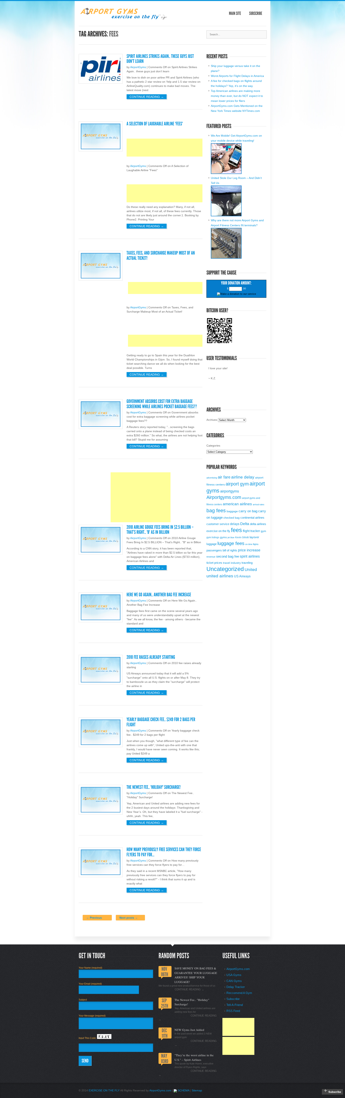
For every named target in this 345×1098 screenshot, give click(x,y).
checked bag (231, 517)
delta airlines (258, 524)
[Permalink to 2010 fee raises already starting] (151, 657)
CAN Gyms (234, 981)
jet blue (231, 537)
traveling (247, 562)
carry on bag (248, 511)
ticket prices (214, 562)
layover (254, 537)
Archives (211, 419)
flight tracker (251, 531)
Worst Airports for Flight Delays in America (237, 75)
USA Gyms (233, 975)
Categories (213, 445)
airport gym (237, 483)
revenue (210, 556)
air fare (224, 477)
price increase (249, 550)
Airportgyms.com (223, 497)
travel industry (232, 562)
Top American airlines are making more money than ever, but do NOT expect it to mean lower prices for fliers (237, 95)
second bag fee (227, 556)
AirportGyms (138, 67)
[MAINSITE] (235, 13)
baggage (232, 511)
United (251, 569)
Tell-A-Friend (234, 1005)
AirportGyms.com (238, 969)
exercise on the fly (218, 531)
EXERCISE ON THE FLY (104, 1090)
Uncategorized (225, 569)
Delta (244, 524)
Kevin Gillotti (242, 537)
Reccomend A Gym (239, 993)
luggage (211, 544)
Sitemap (197, 1090)
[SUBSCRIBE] (255, 13)
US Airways (242, 576)
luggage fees (230, 543)
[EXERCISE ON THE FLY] (123, 18)
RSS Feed (233, 1011)
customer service (217, 524)
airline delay (242, 477)
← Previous (94, 917)
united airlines (219, 576)
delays (234, 524)
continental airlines (252, 517)
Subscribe (233, 999)
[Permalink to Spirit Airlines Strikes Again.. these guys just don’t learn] (161, 59)
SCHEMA (183, 1090)
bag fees (216, 510)
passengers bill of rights (221, 550)
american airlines (237, 504)
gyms (223, 537)
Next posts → (128, 917)
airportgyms (229, 491)
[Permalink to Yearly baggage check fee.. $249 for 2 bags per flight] (161, 722)
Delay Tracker (235, 987)
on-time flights (252, 544)
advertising (211, 478)
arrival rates (258, 504)
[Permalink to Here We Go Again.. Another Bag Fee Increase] (159, 594)
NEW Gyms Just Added (189, 1030)
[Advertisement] (199, 148)
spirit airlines (250, 556)
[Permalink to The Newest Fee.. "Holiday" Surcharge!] (154, 787)
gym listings (212, 537)
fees (236, 530)
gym (263, 531)
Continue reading (147, 96)
